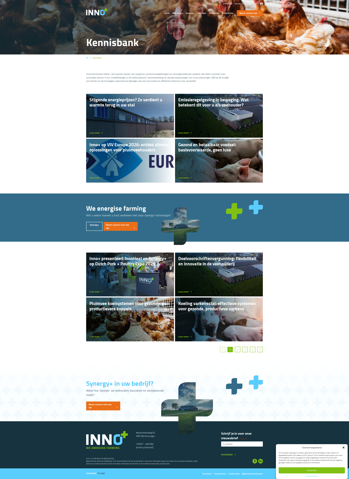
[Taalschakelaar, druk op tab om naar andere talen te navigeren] (261, 3)
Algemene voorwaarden (252, 473)
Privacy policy (220, 473)
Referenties (227, 13)
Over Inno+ (177, 13)
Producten (214, 13)
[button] (343, 447)
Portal (256, 3)
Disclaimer (207, 473)
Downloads (227, 3)
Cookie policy (234, 473)
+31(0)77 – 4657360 (145, 444)
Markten (202, 13)
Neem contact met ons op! (117, 226)
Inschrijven (227, 454)
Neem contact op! (248, 13)
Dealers (209, 3)
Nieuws (218, 3)
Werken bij (238, 3)
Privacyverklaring (312, 476)
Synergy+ (190, 13)
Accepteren (312, 470)
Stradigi (101, 473)
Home (166, 13)
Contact (249, 3)
